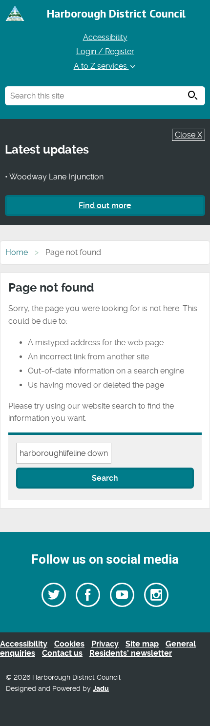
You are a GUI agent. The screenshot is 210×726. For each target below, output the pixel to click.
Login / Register (105, 51)
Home (16, 252)
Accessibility (105, 37)
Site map (142, 643)
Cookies (69, 643)
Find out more (105, 205)
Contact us (62, 653)
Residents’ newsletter (130, 653)
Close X (188, 134)
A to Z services (101, 66)
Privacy (105, 643)
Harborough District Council (116, 13)
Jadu (101, 689)
